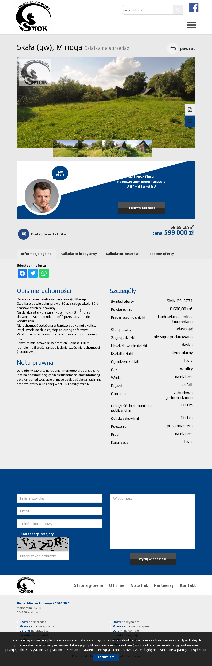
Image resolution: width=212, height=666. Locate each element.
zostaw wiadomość (142, 207)
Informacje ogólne (36, 254)
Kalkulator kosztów (122, 254)
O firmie (116, 585)
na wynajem (125, 622)
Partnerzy (164, 585)
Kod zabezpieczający (37, 534)
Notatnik (139, 585)
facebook (194, 7)
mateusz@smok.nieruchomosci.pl (141, 181)
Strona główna (88, 585)
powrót (187, 48)
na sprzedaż (32, 622)
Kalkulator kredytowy (78, 254)
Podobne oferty (160, 254)
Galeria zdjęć (190, 121)
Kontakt (188, 585)
